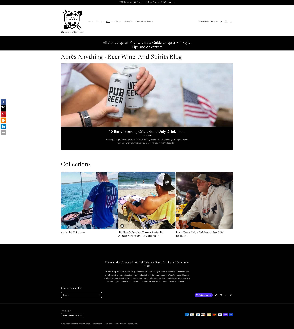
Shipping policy (133, 323)
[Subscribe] (99, 295)
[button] (99, 21)
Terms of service (120, 323)
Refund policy (97, 323)
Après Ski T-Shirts (71, 232)
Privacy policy (108, 323)
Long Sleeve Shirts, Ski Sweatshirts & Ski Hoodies (200, 234)
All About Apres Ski (72, 323)
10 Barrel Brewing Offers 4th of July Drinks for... (147, 132)
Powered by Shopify (85, 323)
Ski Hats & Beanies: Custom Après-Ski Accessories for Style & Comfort (140, 234)
